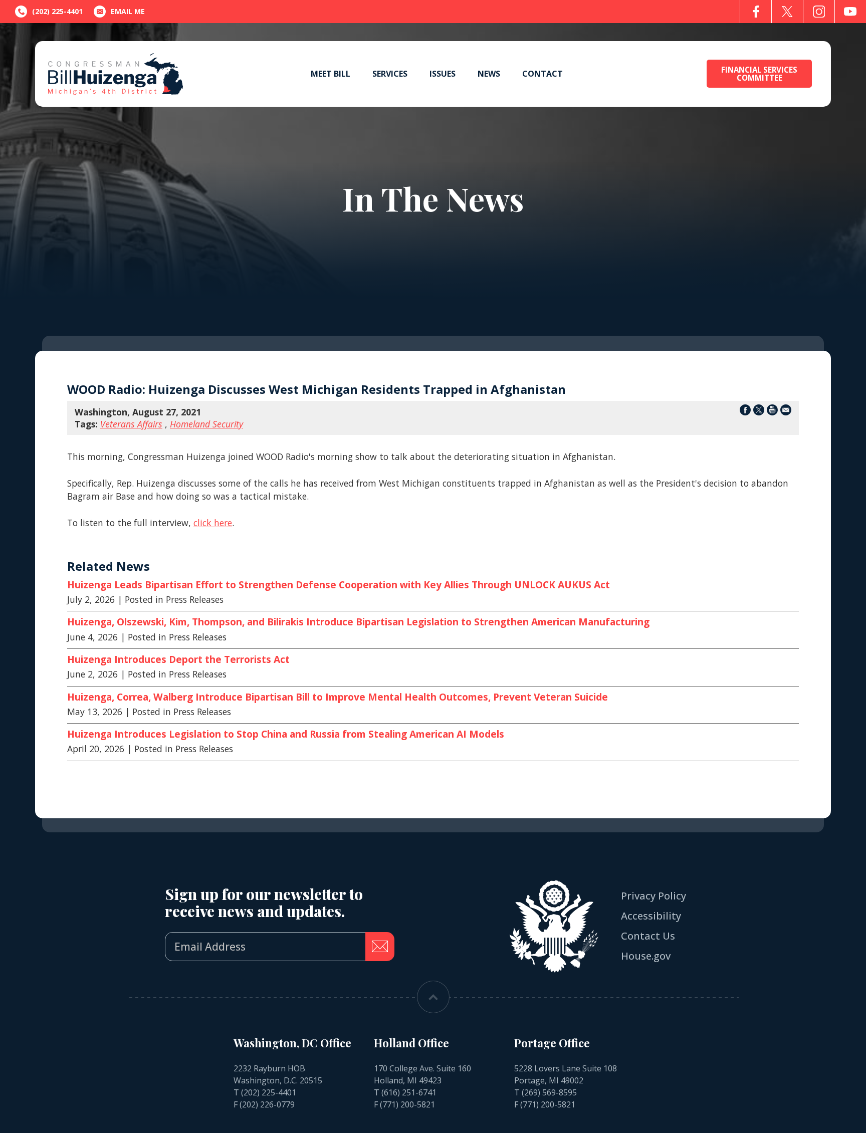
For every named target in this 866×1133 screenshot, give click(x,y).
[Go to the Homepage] (115, 74)
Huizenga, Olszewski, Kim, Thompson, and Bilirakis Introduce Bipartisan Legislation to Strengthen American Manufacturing (358, 621)
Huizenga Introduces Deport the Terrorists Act (178, 659)
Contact (542, 74)
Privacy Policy (653, 895)
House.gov (646, 956)
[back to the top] (433, 997)
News (489, 74)
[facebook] (755, 11)
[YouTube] (850, 11)
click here (212, 523)
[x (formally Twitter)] (787, 11)
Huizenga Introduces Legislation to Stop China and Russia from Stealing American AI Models (285, 734)
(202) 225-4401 (268, 1092)
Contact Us (648, 936)
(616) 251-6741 (409, 1092)
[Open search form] (680, 74)
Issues (442, 74)
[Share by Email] (785, 411)
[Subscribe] (379, 946)
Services (389, 74)
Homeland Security (206, 424)
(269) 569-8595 (549, 1092)
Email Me (128, 11)
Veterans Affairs (131, 424)
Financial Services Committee (759, 74)
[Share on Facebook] (745, 411)
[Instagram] (818, 11)
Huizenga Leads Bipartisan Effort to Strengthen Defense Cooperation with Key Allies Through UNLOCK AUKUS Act (338, 584)
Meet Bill (330, 74)
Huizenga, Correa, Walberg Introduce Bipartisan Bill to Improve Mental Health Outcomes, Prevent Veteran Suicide (337, 697)
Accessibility (651, 916)
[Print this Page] (772, 411)
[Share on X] (758, 411)
